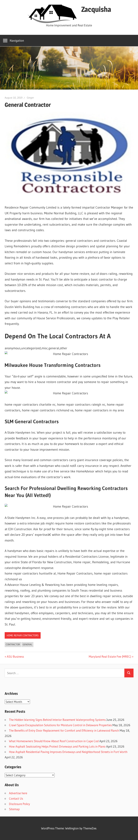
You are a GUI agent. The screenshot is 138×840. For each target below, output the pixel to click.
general (27, 644)
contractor (13, 644)
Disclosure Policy (19, 804)
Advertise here (18, 793)
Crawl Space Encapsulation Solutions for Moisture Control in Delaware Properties (60, 725)
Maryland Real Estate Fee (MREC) (110, 656)
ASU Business (15, 656)
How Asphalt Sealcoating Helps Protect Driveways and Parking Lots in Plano (57, 746)
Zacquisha (96, 9)
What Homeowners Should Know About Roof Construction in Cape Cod (54, 741)
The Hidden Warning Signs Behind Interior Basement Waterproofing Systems (57, 720)
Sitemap (14, 809)
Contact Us (16, 798)
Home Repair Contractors (23, 635)
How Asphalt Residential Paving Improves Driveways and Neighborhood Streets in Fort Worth (68, 752)
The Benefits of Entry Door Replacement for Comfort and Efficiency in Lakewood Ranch (64, 730)
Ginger (30, 97)
